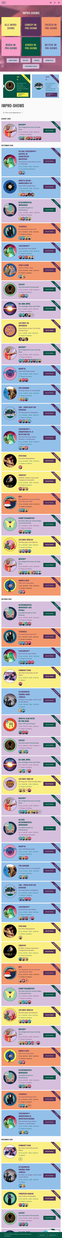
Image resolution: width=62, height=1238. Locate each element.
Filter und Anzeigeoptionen (13, 112)
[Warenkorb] (50, 2)
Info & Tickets (49, 130)
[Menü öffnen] (58, 2)
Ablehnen (42, 1235)
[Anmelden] (54, 2)
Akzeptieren (52, 1235)
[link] (30, 131)
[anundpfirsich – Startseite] (6, 2)
